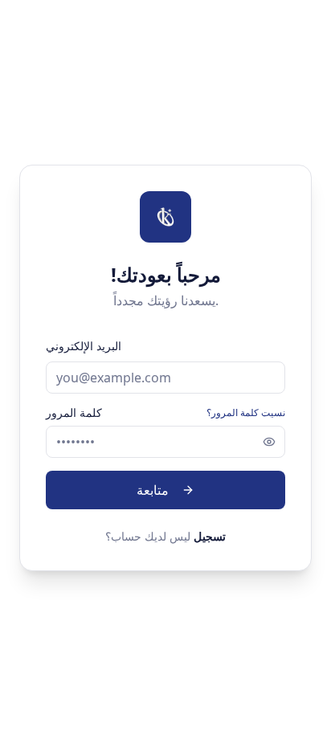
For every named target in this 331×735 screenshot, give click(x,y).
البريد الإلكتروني (83, 345)
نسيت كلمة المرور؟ (245, 412)
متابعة (153, 490)
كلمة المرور (74, 413)
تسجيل (210, 536)
